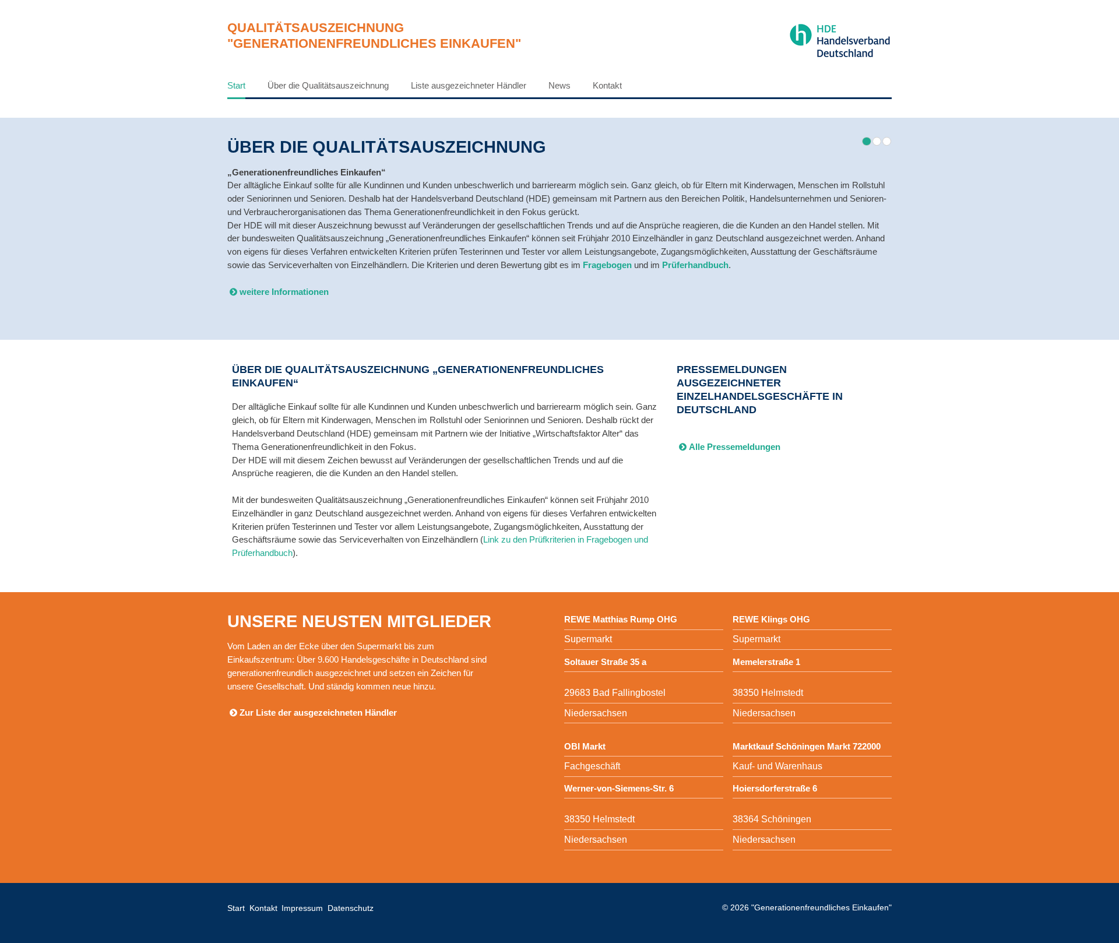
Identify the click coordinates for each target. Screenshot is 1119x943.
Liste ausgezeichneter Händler (468, 85)
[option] (559, 224)
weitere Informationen (284, 292)
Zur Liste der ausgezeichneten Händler (318, 712)
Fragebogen (607, 265)
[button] (866, 141)
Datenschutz (351, 908)
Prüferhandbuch (695, 265)
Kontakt (607, 85)
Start (236, 85)
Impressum (302, 908)
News (559, 85)
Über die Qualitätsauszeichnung (328, 85)
